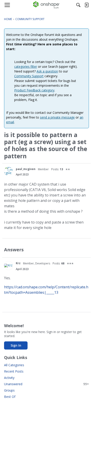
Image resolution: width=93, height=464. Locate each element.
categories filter (25, 66)
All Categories (14, 365)
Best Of (9, 396)
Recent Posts (13, 371)
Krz (18, 263)
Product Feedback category (34, 90)
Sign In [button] (16, 345)
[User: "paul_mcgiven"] (8, 171)
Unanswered (46, 384)
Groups (9, 390)
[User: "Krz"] (8, 265)
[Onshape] (46, 5)
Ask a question (47, 71)
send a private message (57, 117)
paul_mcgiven (25, 169)
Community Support (29, 76)
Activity (9, 377)
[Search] (78, 5)
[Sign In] (86, 5)
